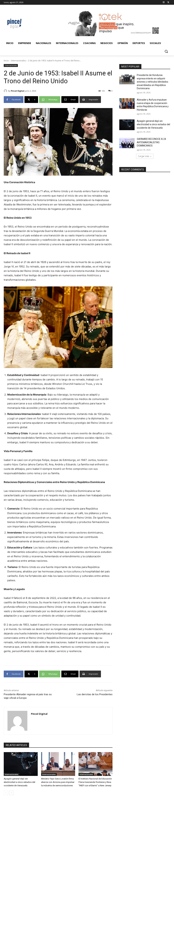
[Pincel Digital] (6, 91)
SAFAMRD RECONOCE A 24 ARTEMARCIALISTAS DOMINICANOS (151, 142)
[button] (166, 51)
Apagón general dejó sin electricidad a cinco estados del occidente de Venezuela (19, 782)
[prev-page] (6, 793)
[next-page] (11, 793)
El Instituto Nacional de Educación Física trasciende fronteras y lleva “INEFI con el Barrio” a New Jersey (95, 782)
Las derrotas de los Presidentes (94, 694)
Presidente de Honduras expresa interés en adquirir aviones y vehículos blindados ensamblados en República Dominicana (152, 82)
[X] (168, 2)
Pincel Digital (17, 91)
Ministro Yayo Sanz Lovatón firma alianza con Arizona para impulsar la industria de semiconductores (57, 782)
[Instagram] (164, 2)
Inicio (6, 60)
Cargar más (143, 156)
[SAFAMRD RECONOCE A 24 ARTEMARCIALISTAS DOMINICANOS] (127, 142)
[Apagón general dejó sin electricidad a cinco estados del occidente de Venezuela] (21, 764)
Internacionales (18, 60)
